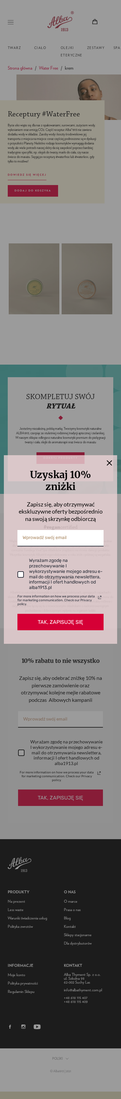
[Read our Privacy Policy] (100, 597)
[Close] (109, 463)
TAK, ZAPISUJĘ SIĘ (60, 622)
